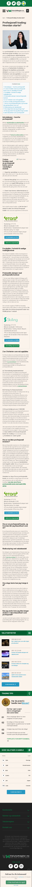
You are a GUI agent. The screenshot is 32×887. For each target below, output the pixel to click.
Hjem (4, 18)
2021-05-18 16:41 (16, 673)
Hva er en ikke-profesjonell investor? (14, 101)
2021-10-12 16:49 (16, 650)
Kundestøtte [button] (7, 810)
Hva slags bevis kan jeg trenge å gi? (14, 109)
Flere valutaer (15, 792)
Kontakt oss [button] (7, 827)
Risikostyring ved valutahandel (12, 107)
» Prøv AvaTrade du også (16, 882)
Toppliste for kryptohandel (18, 739)
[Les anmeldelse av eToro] (11, 218)
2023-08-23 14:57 (16, 639)
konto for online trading (17, 134)
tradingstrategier (22, 386)
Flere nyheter (9, 684)
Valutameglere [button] (8, 822)
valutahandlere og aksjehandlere (15, 122)
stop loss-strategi (10, 557)
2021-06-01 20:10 (16, 661)
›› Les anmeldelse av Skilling (12, 340)
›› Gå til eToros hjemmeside (12, 242)
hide (19, 84)
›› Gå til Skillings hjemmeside (12, 345)
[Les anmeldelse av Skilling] (11, 319)
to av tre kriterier (11, 361)
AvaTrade (20, 877)
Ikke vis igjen (16, 885)
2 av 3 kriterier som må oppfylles (13, 100)
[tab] (16, 810)
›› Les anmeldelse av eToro (11, 237)
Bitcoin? (25, 703)
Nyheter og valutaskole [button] (11, 816)
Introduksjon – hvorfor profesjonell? (14, 87)
